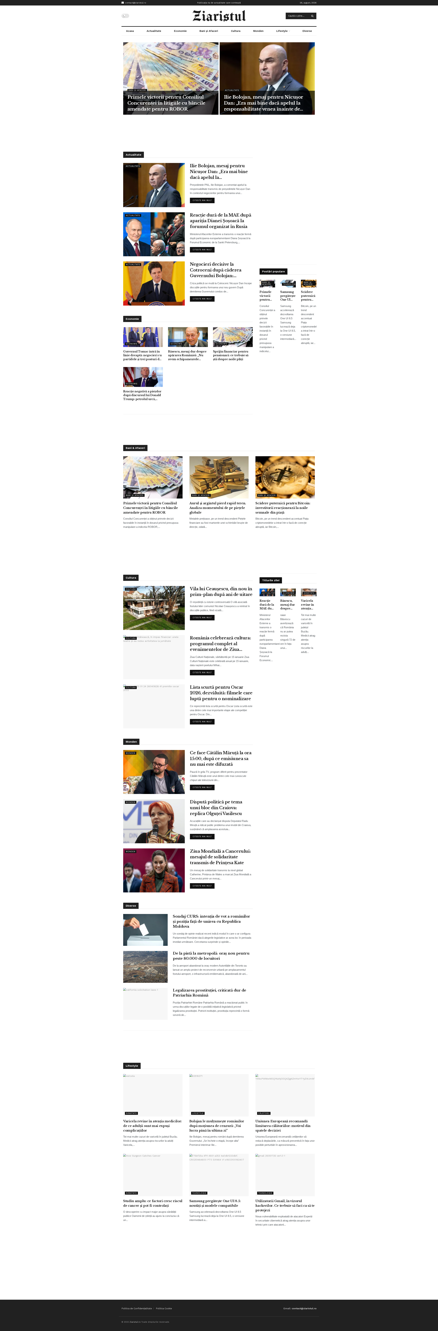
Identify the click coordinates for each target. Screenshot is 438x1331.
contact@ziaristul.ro (135, 3)
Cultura (235, 31)
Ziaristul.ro (135, 1322)
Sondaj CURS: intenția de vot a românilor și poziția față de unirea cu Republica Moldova (211, 921)
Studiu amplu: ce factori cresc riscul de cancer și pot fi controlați (152, 1203)
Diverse (307, 31)
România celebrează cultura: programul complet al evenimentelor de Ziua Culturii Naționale (220, 643)
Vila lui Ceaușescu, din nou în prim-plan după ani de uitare (221, 591)
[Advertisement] (219, 132)
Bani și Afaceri (208, 31)
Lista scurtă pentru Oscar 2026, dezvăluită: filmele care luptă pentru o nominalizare (221, 693)
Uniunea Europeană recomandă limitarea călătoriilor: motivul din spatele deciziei (283, 1125)
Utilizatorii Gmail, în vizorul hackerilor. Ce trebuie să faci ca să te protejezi (285, 1205)
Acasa (130, 31)
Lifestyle (282, 31)
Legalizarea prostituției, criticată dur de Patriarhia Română (209, 993)
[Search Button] (313, 15)
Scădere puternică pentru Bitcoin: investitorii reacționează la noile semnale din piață (309, 295)
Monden (258, 31)
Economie (180, 31)
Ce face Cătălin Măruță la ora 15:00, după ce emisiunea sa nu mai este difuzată (220, 758)
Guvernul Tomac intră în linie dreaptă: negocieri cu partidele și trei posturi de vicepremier (142, 355)
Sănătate (309, 593)
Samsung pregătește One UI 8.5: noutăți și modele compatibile (288, 295)
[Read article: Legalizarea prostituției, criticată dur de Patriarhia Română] (145, 1004)
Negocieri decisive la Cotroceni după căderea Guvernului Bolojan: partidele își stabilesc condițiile (215, 270)
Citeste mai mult (204, 199)
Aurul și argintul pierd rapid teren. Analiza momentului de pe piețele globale (217, 507)
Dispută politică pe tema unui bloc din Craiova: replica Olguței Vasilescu (216, 807)
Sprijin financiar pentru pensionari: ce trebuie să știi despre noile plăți (230, 355)
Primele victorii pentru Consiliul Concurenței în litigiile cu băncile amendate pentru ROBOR (166, 103)
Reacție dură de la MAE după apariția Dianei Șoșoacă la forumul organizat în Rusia (220, 221)
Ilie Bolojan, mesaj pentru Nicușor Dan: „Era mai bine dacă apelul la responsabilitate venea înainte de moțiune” (263, 103)
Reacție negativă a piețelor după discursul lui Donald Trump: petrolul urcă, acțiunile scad (142, 395)
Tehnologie (290, 284)
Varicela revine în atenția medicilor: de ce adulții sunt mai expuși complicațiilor (309, 604)
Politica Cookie (164, 1308)
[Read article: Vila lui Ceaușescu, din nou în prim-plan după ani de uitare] (154, 608)
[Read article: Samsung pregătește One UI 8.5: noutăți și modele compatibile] (219, 1175)
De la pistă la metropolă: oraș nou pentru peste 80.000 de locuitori (211, 956)
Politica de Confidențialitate (136, 1308)
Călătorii (263, 1113)
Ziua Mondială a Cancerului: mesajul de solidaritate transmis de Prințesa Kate (220, 857)
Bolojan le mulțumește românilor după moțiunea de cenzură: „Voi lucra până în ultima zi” (216, 1125)
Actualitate (154, 31)
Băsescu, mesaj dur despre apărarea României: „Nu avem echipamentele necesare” (187, 355)
